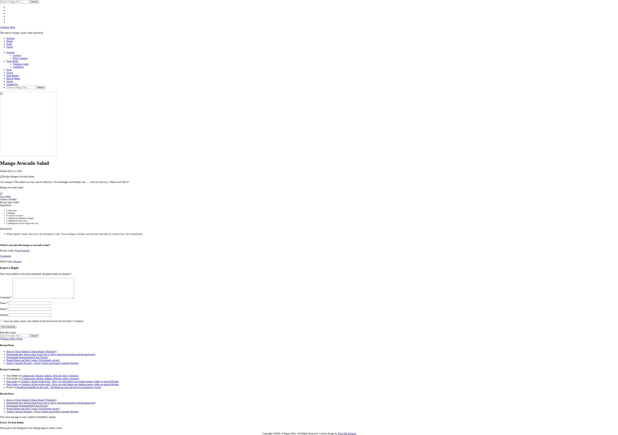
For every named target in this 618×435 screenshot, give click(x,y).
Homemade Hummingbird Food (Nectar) (27, 357)
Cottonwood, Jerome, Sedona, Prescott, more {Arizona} (50, 375)
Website (4, 315)
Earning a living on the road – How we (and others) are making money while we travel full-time (70, 381)
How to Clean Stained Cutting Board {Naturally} (31, 351)
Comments (5, 256)
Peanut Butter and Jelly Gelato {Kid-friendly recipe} (33, 360)
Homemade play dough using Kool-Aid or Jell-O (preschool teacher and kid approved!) (50, 354)
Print (8, 196)
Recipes (18, 261)
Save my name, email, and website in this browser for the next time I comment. (44, 321)
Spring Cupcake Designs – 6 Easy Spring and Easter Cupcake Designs (42, 363)
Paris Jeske (12, 381)
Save (2, 196)
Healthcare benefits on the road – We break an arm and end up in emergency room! (59, 387)
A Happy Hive (7, 27)
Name (4, 303)
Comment (6, 297)
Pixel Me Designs (347, 433)
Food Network (22, 250)
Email (4, 309)
